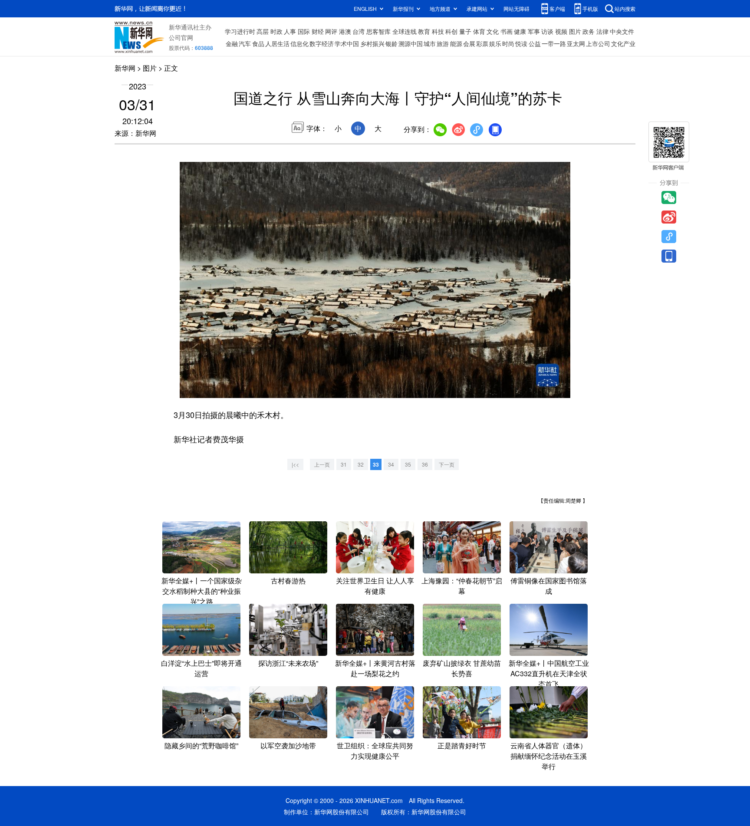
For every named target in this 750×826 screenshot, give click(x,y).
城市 (430, 43)
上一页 (322, 464)
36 (425, 464)
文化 (493, 31)
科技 (438, 31)
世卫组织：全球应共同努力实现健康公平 (375, 750)
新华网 (125, 68)
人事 (290, 31)
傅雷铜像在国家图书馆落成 (548, 586)
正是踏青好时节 (462, 745)
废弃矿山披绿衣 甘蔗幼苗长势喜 (462, 668)
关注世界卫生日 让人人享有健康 (375, 586)
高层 (263, 31)
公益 (535, 43)
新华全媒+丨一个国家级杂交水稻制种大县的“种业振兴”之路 (201, 591)
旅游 (443, 43)
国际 (304, 31)
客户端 (557, 8)
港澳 (345, 31)
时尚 (508, 43)
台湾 (358, 31)
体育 (479, 31)
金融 (232, 43)
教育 (424, 31)
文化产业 (623, 43)
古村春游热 (288, 581)
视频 (561, 31)
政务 (588, 31)
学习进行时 (240, 31)
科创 (451, 31)
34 (391, 464)
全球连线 (404, 31)
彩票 (482, 43)
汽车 (245, 43)
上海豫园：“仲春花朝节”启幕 (461, 586)
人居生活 (277, 43)
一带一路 (554, 43)
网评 (331, 31)
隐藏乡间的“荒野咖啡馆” (201, 745)
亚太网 (576, 43)
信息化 (299, 43)
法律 (602, 31)
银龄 (391, 43)
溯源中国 (410, 43)
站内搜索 (625, 8)
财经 (318, 31)
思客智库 (378, 31)
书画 (506, 31)
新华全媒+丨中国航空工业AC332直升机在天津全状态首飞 (549, 673)
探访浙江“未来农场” (288, 663)
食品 (258, 43)
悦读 (521, 43)
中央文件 (622, 31)
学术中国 (347, 43)
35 (408, 464)
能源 (456, 43)
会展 (469, 43)
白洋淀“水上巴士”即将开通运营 (201, 668)
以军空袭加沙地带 (288, 745)
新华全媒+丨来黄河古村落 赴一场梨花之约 (375, 668)
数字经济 (321, 43)
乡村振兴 (372, 43)
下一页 (446, 464)
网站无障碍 (516, 8)
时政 (276, 31)
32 (361, 464)
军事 (534, 31)
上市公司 (598, 43)
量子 (465, 31)
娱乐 (495, 43)
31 (344, 464)
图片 (575, 31)
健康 (520, 31)
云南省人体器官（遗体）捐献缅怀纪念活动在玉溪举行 (548, 755)
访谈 (547, 31)
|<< (295, 464)
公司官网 (181, 37)
